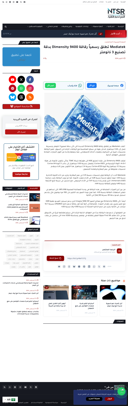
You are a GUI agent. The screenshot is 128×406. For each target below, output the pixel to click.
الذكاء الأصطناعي (21, 247)
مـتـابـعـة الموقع (21, 106)
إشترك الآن (21, 132)
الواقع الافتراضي (33, 251)
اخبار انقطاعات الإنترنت (32, 243)
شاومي (36, 263)
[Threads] (69, 267)
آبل (37, 236)
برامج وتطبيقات (11, 251)
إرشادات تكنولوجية (25, 239)
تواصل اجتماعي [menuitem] (53, 26)
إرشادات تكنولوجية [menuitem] (82, 26)
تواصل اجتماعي (12, 255)
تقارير (37, 255)
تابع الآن (92, 85)
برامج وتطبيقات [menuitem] (66, 26)
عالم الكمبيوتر (26, 263)
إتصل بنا (108, 2)
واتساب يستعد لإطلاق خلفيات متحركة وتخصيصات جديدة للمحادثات (24, 313)
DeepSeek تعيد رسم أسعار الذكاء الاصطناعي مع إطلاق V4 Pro (16, 219)
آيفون (31, 236)
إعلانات (101, 2)
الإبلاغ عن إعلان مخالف (90, 2)
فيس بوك (16, 263)
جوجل (30, 259)
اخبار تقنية (19, 243)
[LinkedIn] (89, 267)
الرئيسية (123, 2)
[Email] (59, 267)
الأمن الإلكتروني (34, 247)
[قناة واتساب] (122, 391)
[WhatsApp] (94, 267)
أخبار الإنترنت (109, 42)
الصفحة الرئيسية (120, 42)
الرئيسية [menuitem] (121, 26)
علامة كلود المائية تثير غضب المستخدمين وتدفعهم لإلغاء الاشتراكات (17, 207)
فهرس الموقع (23, 403)
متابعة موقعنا (21, 174)
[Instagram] (64, 267)
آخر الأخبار (21, 188)
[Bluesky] (74, 267)
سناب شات (11, 259)
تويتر (37, 259)
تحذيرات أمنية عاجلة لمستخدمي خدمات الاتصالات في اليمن (16, 195)
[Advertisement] (48, 13)
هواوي (36, 267)
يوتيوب (13, 267)
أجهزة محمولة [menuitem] (98, 26)
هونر (29, 267)
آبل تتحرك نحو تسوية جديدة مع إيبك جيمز (82, 34)
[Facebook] (104, 267)
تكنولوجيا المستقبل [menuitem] (35, 26)
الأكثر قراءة (34, 188)
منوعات (7, 263)
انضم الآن (50, 85)
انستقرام (22, 251)
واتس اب (21, 267)
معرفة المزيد (94, 399)
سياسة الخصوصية (51, 403)
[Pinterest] (84, 267)
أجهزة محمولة (22, 236)
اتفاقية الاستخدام (37, 403)
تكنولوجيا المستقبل (26, 255)
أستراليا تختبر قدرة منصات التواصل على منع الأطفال (22, 303)
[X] (99, 267)
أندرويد (36, 239)
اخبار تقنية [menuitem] (111, 26)
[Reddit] (79, 267)
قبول (109, 399)
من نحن (115, 2)
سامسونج (22, 259)
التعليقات (8, 188)
